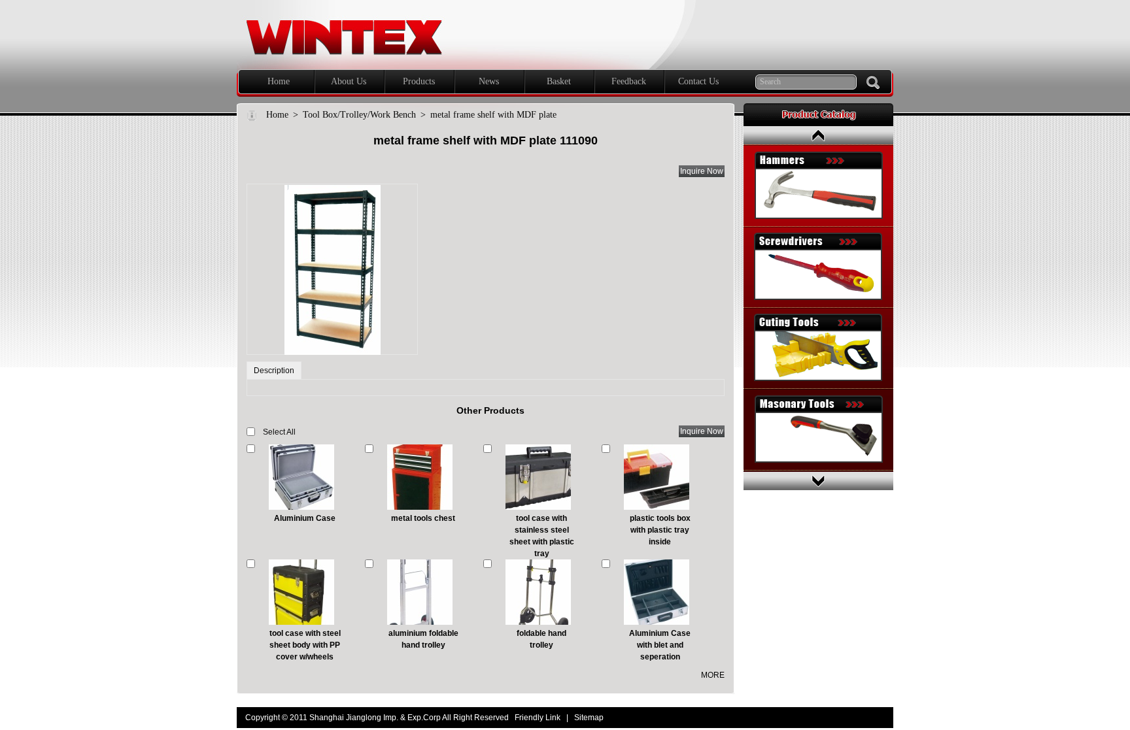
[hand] (873, 82)
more (713, 675)
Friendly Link (537, 717)
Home (277, 115)
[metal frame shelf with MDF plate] (332, 269)
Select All (279, 432)
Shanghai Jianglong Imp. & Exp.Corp (302, 5)
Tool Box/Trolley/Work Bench (359, 115)
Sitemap (589, 717)
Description (274, 370)
